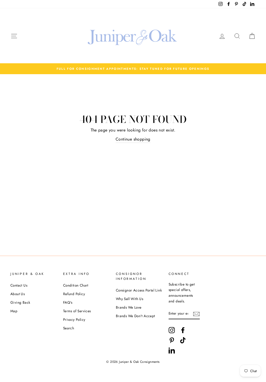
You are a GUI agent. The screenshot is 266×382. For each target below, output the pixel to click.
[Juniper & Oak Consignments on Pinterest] (172, 340)
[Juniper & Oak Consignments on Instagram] (172, 330)
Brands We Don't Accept (135, 315)
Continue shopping (133, 139)
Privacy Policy (74, 319)
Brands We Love (129, 307)
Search (68, 328)
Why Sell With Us (129, 298)
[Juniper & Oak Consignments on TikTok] (183, 340)
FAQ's (67, 302)
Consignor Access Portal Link (139, 290)
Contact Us (18, 285)
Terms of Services (77, 311)
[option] (133, 69)
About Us (17, 293)
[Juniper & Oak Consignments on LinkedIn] (172, 350)
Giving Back (20, 302)
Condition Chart (75, 285)
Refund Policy (74, 293)
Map (13, 311)
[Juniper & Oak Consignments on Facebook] (183, 330)
